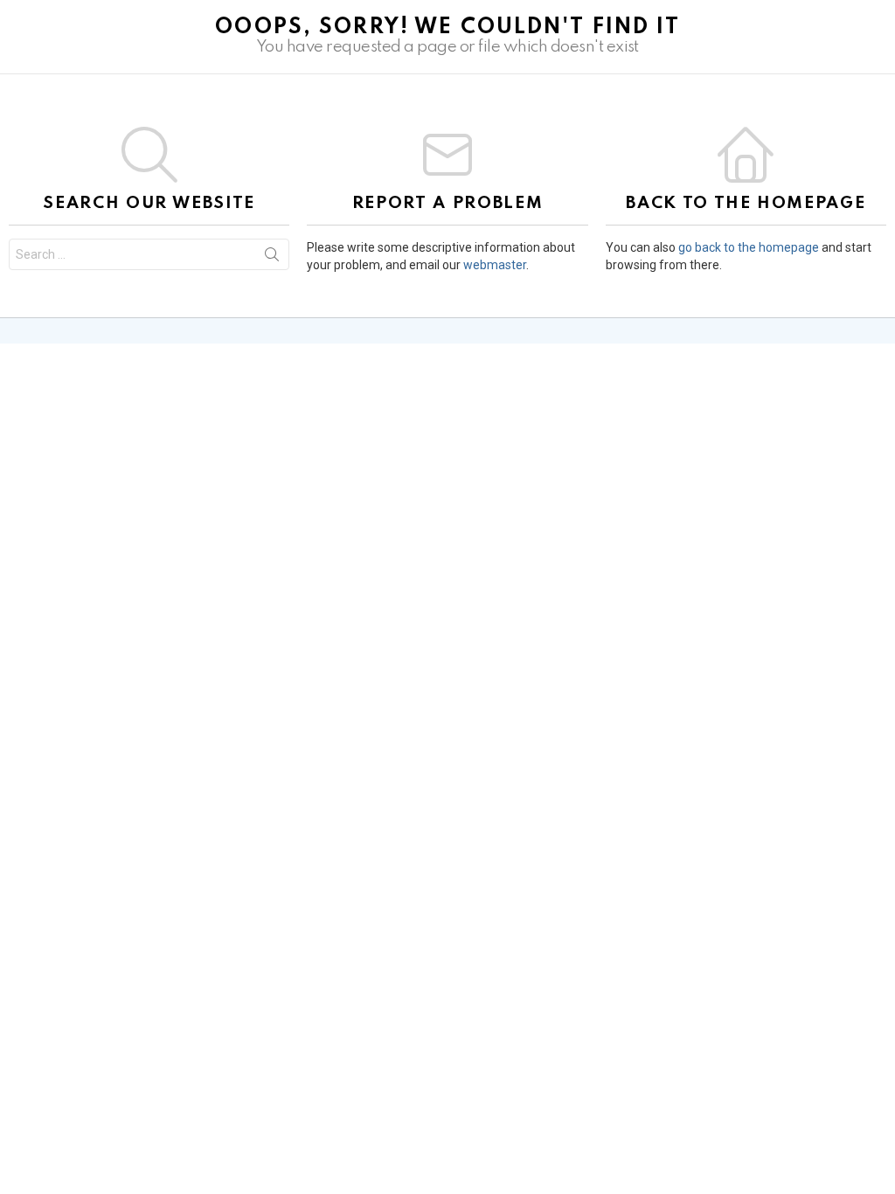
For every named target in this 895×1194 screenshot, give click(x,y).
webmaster (494, 265)
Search (271, 258)
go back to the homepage (748, 247)
